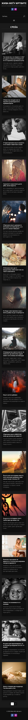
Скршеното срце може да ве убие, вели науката (12, 185)
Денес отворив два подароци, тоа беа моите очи (13, 687)
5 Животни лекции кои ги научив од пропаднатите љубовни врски (11, 101)
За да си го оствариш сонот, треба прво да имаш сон (12, 519)
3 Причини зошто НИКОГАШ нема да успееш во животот (12, 435)
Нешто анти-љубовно (10, 395)
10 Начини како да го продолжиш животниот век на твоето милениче (13, 269)
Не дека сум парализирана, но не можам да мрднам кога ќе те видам (13, 645)
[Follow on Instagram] (15, 9)
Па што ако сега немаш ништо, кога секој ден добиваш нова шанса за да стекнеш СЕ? (13, 477)
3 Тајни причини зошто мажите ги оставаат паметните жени (13, 143)
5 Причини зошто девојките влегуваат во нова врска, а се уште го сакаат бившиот (12, 226)
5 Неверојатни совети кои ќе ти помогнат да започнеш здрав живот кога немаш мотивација (13, 353)
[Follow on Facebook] (12, 9)
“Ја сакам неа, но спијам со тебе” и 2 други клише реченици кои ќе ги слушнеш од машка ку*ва (13, 58)
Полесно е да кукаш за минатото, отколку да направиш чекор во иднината (14, 561)
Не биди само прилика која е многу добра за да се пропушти (13, 311)
